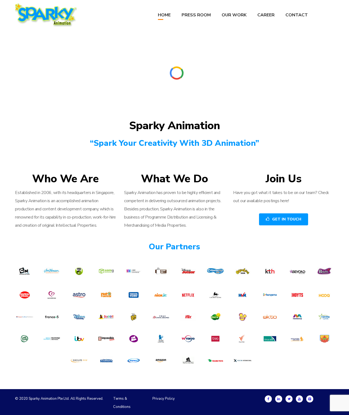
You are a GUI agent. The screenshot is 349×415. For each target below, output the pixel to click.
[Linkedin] (278, 398)
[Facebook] (268, 398)
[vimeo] (309, 398)
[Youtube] (299, 398)
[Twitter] (289, 398)
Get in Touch (286, 219)
